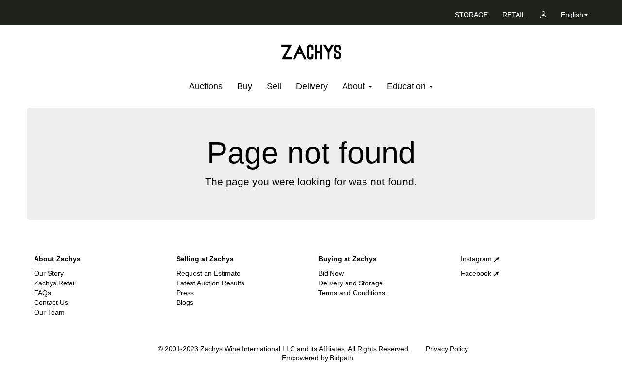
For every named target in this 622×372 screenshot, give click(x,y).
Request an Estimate (208, 273)
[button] (574, 16)
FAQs (42, 293)
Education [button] (407, 86)
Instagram (477, 259)
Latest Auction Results (210, 283)
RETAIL (514, 14)
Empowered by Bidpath (317, 358)
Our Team (49, 312)
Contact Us (51, 302)
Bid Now (331, 273)
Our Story (49, 273)
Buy (244, 86)
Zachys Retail (55, 283)
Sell (274, 86)
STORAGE (471, 14)
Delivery (312, 86)
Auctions (206, 86)
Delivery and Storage (350, 283)
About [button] (354, 86)
